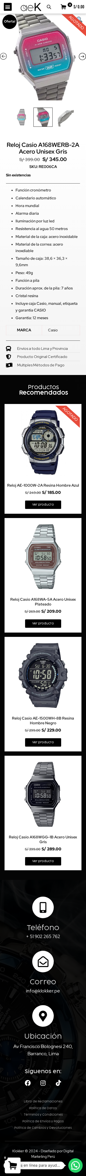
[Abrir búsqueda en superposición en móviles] (49, 7)
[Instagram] (43, 1083)
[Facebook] (28, 1083)
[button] (8, 7)
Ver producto (43, 504)
